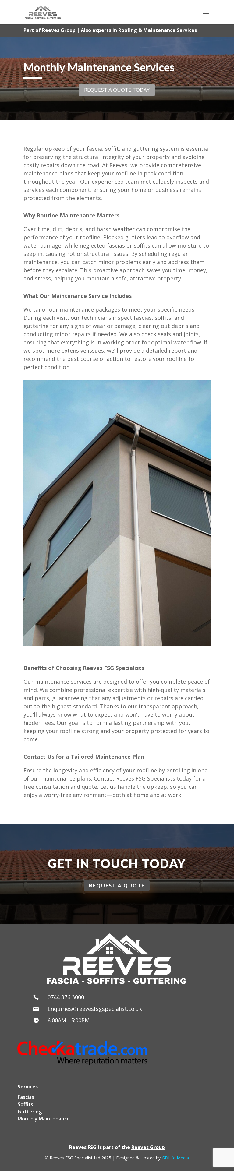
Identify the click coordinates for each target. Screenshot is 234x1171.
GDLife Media (175, 1158)
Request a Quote (117, 885)
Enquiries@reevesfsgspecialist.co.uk (95, 1008)
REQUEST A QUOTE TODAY (117, 89)
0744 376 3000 (66, 997)
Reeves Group (148, 1147)
